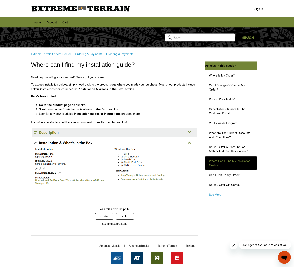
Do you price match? (222, 99)
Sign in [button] (258, 9)
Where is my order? (222, 75)
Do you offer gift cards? (224, 185)
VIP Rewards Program (223, 123)
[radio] (104, 216)
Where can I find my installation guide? (229, 163)
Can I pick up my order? (225, 175)
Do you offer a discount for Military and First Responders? (228, 149)
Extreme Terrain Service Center (51, 54)
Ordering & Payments (88, 54)
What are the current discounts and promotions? (229, 135)
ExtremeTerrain (167, 246)
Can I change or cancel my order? (227, 87)
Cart (65, 22)
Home (37, 22)
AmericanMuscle (109, 246)
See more (215, 194)
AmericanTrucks (139, 246)
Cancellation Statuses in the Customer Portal (227, 111)
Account (52, 22)
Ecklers (190, 246)
